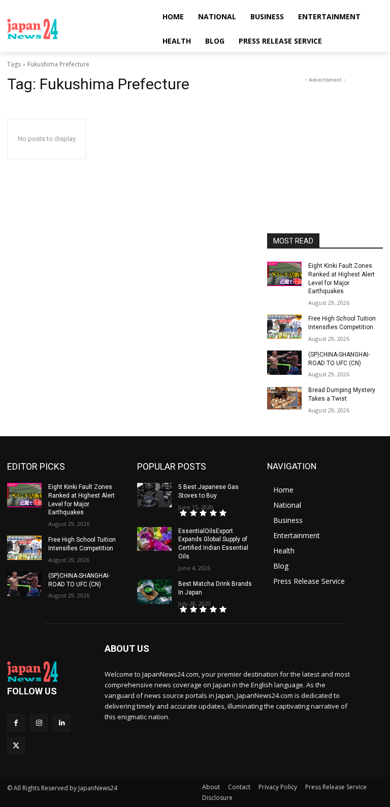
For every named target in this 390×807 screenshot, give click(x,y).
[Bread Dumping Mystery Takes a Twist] (284, 398)
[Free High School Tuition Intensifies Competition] (284, 326)
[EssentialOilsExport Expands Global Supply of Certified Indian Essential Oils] (154, 539)
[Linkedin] (62, 723)
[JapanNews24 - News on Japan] (48, 671)
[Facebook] (16, 723)
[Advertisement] (325, 136)
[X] (16, 746)
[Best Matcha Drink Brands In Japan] (154, 592)
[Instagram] (39, 723)
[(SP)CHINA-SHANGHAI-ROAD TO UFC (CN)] (284, 362)
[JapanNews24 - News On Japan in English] (76, 29)
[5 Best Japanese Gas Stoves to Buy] (154, 495)
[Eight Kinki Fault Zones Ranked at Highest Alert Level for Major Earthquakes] (284, 274)
